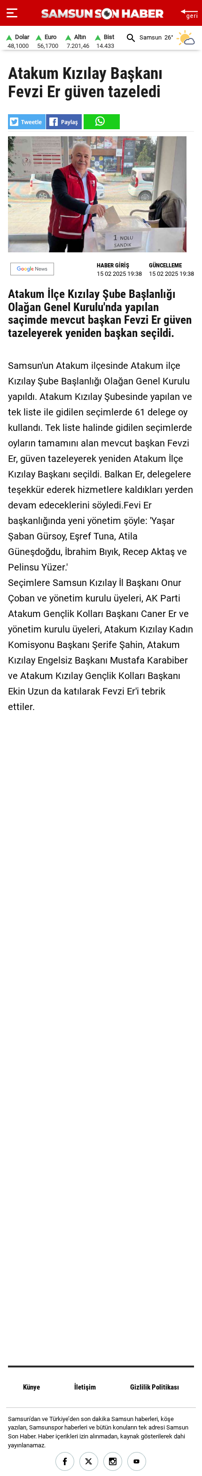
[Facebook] (65, 1461)
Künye (31, 1387)
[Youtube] (137, 1461)
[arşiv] (131, 38)
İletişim (85, 1387)
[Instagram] (113, 1461)
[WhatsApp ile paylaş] (101, 121)
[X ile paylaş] (27, 121)
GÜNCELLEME (165, 265)
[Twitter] (89, 1461)
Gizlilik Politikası (154, 1387)
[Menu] (12, 13)
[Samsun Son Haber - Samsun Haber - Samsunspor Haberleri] (101, 14)
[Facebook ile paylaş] (64, 121)
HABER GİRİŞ (113, 265)
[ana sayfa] (189, 13)
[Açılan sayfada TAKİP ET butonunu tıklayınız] (32, 269)
